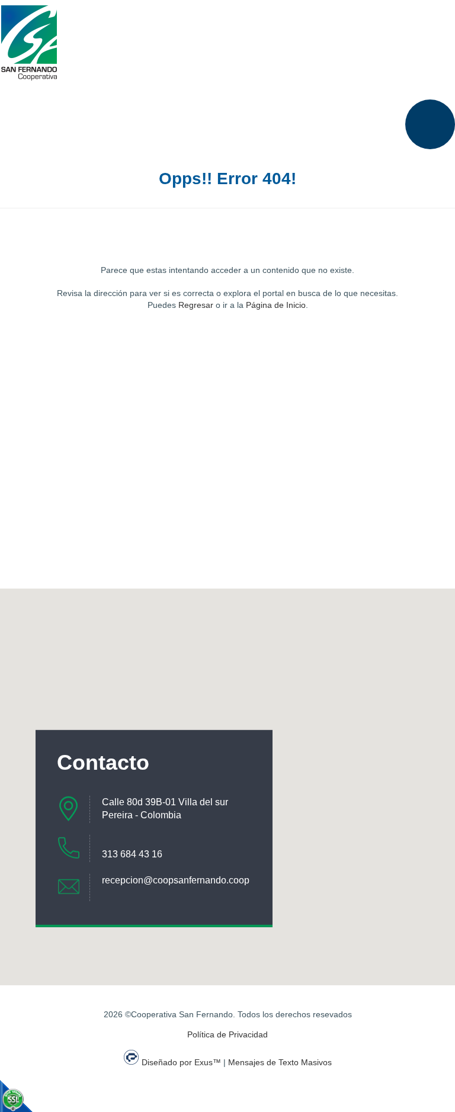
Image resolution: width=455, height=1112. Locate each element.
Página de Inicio (276, 305)
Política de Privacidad (227, 1034)
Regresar (195, 305)
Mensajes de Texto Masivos (280, 1062)
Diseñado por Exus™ (181, 1062)
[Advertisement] (227, 429)
